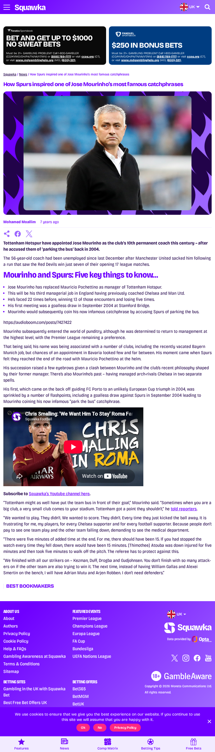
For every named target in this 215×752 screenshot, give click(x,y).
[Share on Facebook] (18, 233)
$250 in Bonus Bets (147, 45)
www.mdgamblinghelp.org (34, 60)
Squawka (9, 74)
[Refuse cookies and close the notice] (209, 721)
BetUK (78, 704)
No (100, 728)
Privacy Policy (16, 633)
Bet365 (79, 688)
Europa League (86, 633)
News (23, 74)
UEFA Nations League (92, 656)
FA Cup (79, 641)
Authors (10, 626)
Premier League (87, 618)
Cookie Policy (15, 641)
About (8, 618)
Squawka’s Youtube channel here (59, 493)
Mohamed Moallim (19, 222)
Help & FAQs (14, 648)
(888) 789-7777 (61, 56)
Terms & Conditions (21, 663)
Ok (83, 728)
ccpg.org (87, 56)
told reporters (184, 508)
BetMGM (81, 696)
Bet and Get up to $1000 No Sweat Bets (49, 41)
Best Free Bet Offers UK (25, 702)
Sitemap (11, 671)
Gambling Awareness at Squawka (34, 656)
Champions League (90, 626)
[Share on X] (29, 233)
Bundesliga (83, 648)
